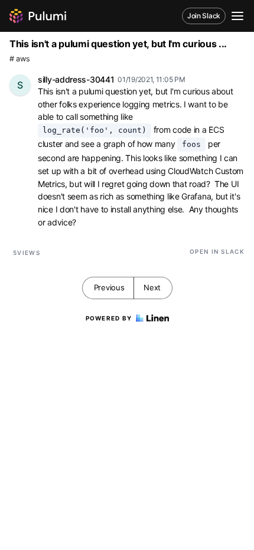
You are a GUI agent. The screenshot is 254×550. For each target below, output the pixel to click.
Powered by (109, 318)
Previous (109, 287)
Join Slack (203, 15)
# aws (19, 58)
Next (152, 287)
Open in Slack (217, 251)
